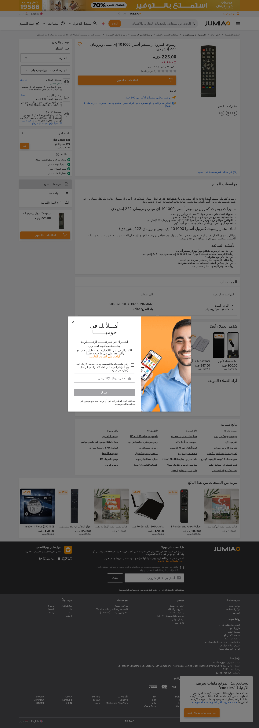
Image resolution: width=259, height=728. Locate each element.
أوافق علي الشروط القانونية (104, 356)
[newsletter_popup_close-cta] (73, 322)
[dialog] (129, 364)
